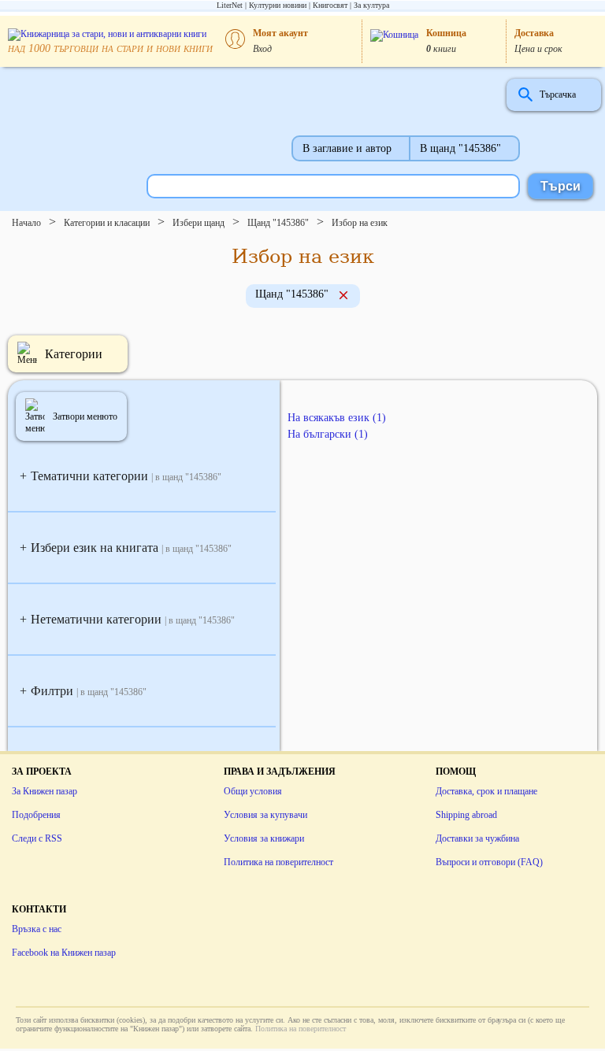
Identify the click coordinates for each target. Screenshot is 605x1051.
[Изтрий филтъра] (343, 296)
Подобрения (36, 814)
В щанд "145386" (460, 148)
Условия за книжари (264, 838)
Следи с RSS (37, 838)
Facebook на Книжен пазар (64, 952)
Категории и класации (107, 222)
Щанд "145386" (278, 222)
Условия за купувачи (265, 814)
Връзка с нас (36, 928)
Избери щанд (199, 222)
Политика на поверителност (278, 862)
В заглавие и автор (347, 148)
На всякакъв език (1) (337, 418)
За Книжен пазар (44, 791)
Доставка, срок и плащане (486, 791)
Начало (26, 222)
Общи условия (253, 791)
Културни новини (277, 5)
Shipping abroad (466, 814)
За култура (371, 5)
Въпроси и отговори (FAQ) (489, 862)
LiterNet (230, 5)
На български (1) (328, 434)
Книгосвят (330, 5)
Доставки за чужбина (477, 838)
